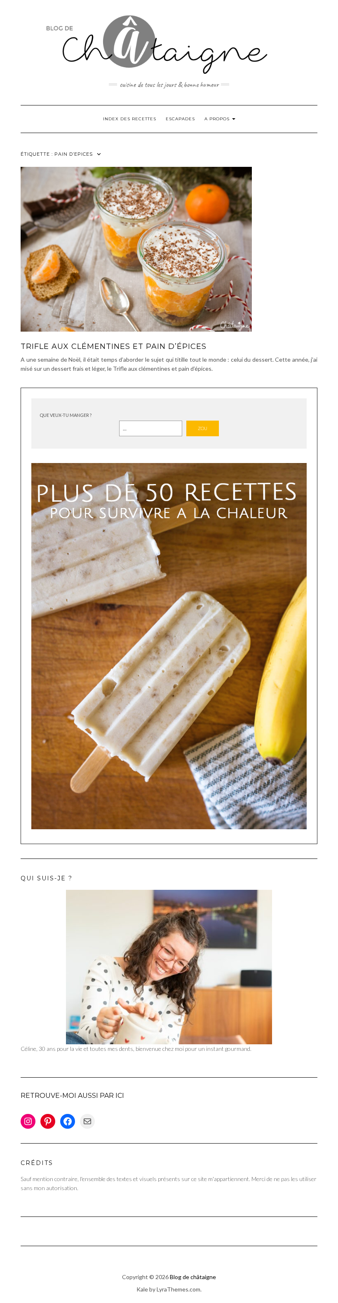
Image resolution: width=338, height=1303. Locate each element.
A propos (217, 119)
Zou (202, 428)
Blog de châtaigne (193, 1276)
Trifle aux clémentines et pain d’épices (114, 346)
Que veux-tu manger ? (66, 415)
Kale (142, 1289)
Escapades (180, 119)
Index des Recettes (129, 119)
